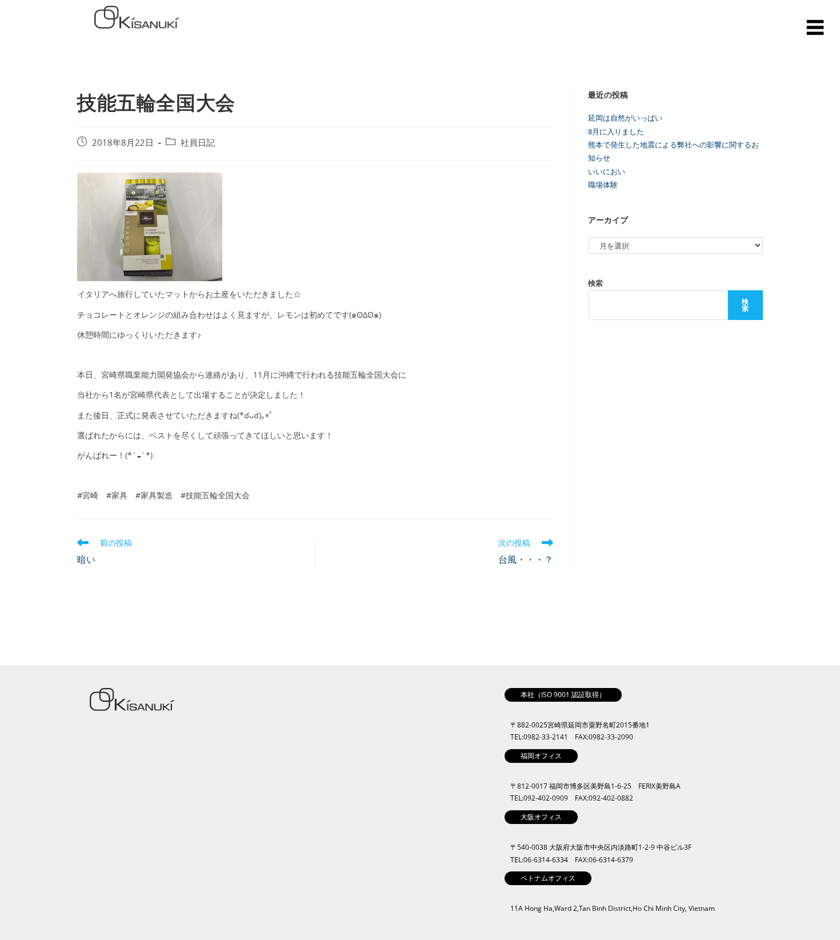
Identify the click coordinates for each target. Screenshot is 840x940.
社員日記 (198, 142)
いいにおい (606, 171)
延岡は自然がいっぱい (625, 118)
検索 (595, 283)
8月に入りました (616, 131)
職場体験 (603, 184)
